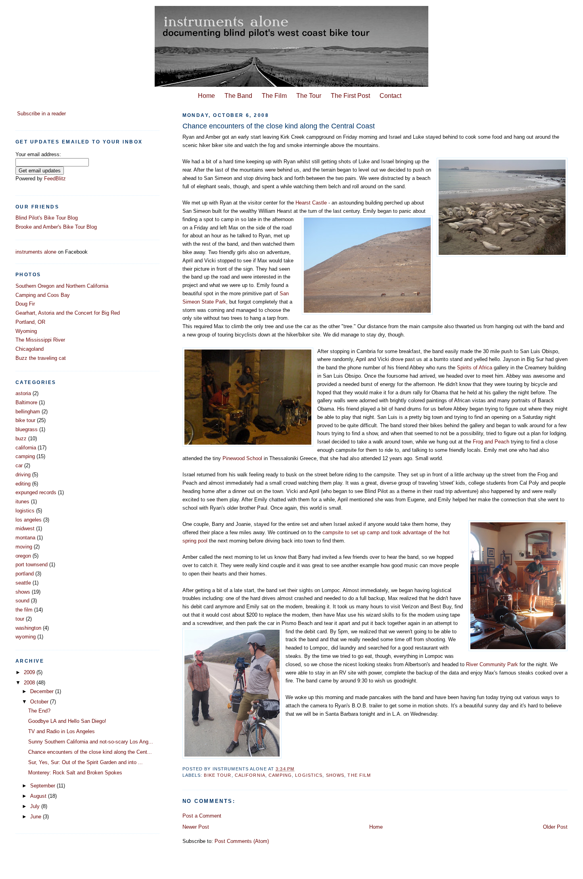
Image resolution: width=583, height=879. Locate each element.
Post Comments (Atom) (242, 841)
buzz (21, 438)
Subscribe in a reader (41, 114)
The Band (238, 95)
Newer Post (195, 827)
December (42, 691)
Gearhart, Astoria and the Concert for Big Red (67, 313)
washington (28, 628)
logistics (308, 775)
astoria (23, 393)
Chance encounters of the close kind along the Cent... (90, 752)
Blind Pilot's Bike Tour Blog (46, 218)
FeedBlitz (55, 179)
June (36, 817)
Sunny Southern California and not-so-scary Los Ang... (90, 742)
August (39, 796)
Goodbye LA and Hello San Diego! (67, 721)
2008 (30, 683)
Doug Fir (25, 304)
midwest (25, 528)
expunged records (35, 492)
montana (25, 538)
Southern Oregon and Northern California (61, 286)
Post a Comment (201, 816)
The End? (39, 711)
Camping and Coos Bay (42, 295)
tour (19, 619)
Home (206, 95)
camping (280, 775)
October (40, 702)
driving (23, 475)
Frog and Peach (492, 442)
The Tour (308, 95)
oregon (23, 556)
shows (335, 775)
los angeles (28, 520)
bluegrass (26, 429)
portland (24, 574)
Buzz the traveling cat (40, 358)
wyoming (25, 637)
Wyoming (26, 331)
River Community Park (492, 664)
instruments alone (35, 252)
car (19, 465)
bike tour (217, 775)
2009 (30, 672)
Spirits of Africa (475, 368)
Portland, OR (30, 322)
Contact (390, 95)
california (250, 775)
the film (359, 775)
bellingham (27, 412)
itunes (22, 501)
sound (22, 601)
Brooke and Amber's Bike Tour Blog (56, 227)
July (35, 806)
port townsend (31, 565)
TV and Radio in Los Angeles (61, 731)
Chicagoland (29, 349)
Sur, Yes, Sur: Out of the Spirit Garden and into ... (85, 762)
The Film (274, 95)
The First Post (350, 95)
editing (23, 484)
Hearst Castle (311, 203)
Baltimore (26, 402)
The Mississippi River (40, 340)
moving (23, 547)
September (43, 786)
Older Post (555, 827)
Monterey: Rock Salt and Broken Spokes (75, 773)
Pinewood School (242, 458)
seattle (23, 583)
